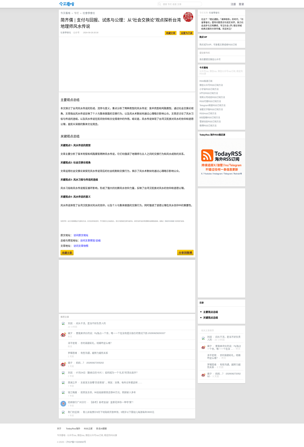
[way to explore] (67, 5)
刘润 (209, 336)
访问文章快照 (81, 245)
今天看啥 (65, 13)
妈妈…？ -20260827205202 (224, 375)
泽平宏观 (211, 355)
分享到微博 (185, 253)
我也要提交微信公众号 (210, 59)
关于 (59, 428)
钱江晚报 (72, 392)
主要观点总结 (210, 312)
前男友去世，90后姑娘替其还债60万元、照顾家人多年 (108, 392)
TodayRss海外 (73, 428)
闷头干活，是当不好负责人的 (91, 323)
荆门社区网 (73, 412)
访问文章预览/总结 (90, 240)
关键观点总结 (210, 317)
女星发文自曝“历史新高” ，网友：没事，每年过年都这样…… (111, 382)
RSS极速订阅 (206, 80)
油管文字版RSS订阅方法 (211, 109)
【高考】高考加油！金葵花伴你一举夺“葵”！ (112, 402)
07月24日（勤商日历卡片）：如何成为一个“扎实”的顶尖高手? (106, 372)
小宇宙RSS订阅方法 (209, 88)
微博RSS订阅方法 (208, 125)
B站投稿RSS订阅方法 (210, 117)
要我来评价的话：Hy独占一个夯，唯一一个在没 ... (224, 347)
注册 (233, 4)
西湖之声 (72, 382)
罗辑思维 (211, 364)
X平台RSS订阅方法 (209, 93)
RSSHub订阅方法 (208, 113)
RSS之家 (88, 428)
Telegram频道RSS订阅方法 (213, 105)
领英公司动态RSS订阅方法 (212, 97)
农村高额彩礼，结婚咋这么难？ (97, 343)
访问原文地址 (81, 235)
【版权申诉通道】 (169, 221)
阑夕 (209, 346)
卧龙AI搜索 (101, 428)
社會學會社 (214, 12)
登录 (241, 4)
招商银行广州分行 (77, 402)
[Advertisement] (221, 243)
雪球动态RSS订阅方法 (210, 121)
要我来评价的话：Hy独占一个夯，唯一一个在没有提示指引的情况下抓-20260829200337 (120, 333)
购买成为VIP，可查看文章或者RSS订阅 (218, 44)
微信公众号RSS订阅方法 (211, 84)
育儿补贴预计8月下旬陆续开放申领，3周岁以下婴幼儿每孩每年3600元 (118, 412)
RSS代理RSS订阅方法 (210, 101)
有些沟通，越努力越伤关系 (223, 366)
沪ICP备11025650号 (76, 441)
